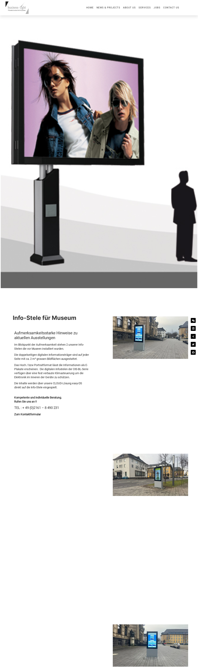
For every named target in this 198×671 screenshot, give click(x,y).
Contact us (171, 7)
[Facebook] (193, 352)
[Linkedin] (193, 328)
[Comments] (193, 320)
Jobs (157, 7)
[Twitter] (193, 344)
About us (129, 7)
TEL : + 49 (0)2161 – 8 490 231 (36, 408)
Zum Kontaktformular (27, 414)
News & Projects (108, 7)
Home (90, 7)
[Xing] (193, 336)
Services (145, 7)
